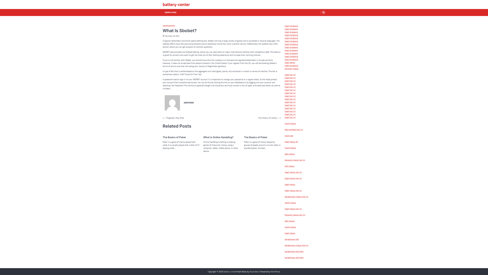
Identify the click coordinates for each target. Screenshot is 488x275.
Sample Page (170, 12)
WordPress (275, 271)
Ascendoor (254, 271)
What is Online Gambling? (218, 137)
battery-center (176, 4)
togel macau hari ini (293, 190)
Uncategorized (169, 26)
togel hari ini (290, 114)
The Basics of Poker (174, 137)
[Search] (323, 12)
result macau (290, 123)
